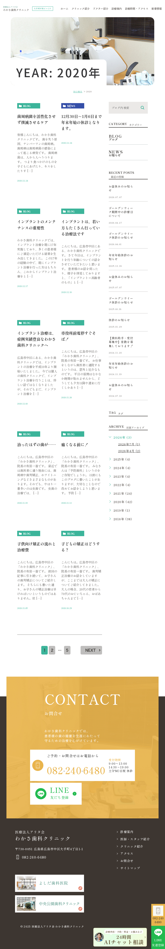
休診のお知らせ (119, 320)
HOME (77, 91)
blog (27, 106)
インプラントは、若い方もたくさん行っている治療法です (80, 227)
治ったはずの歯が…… (36, 444)
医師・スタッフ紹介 (135, 839)
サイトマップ (130, 868)
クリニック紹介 (81, 8)
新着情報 (156, 8)
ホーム (64, 8)
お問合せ (126, 861)
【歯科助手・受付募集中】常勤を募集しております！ (121, 342)
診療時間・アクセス (136, 8)
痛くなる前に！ (74, 444)
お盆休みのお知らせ (121, 188)
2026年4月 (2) (129, 451)
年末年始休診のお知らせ (121, 257)
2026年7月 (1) (129, 444)
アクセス (126, 853)
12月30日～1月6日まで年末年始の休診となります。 (81, 122)
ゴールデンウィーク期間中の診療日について (121, 212)
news (71, 106)
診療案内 (117, 8)
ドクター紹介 (100, 8)
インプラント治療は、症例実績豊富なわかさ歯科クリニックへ (36, 339)
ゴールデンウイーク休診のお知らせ (121, 236)
